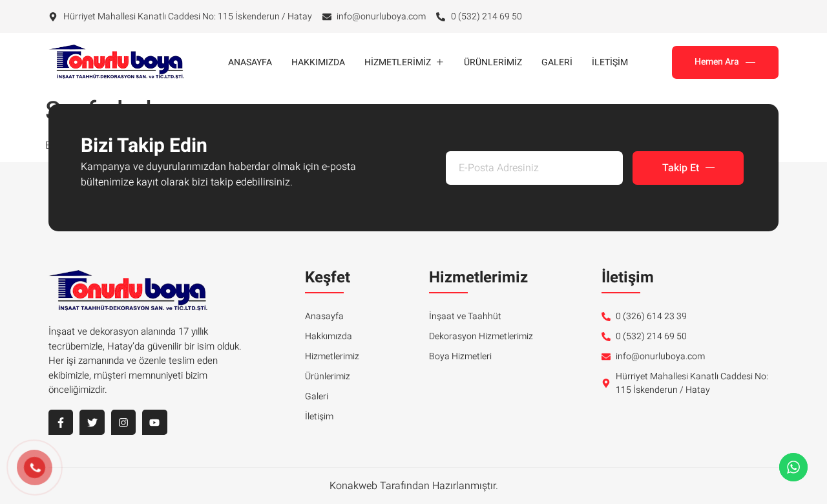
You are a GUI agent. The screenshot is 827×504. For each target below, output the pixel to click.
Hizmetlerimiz (397, 62)
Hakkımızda (318, 62)
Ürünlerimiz (493, 62)
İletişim (610, 62)
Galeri (556, 62)
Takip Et (680, 168)
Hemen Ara (717, 61)
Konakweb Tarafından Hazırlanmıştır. (414, 486)
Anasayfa (250, 62)
